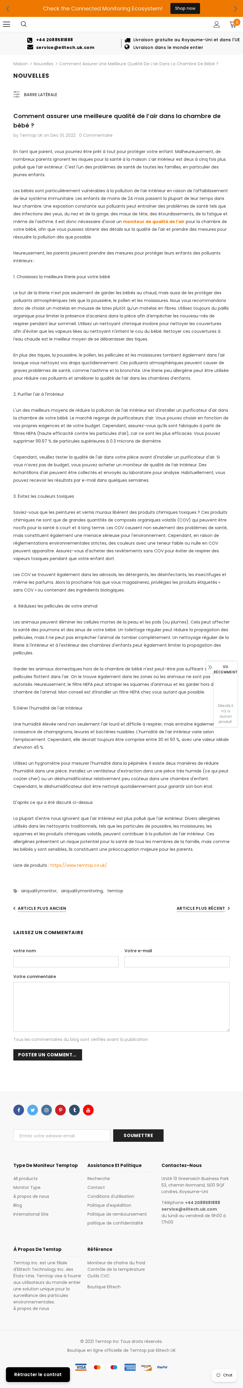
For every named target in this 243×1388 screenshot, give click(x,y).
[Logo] (122, 24)
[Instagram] (46, 1110)
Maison (20, 64)
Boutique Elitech (104, 1287)
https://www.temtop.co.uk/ (78, 865)
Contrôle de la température (116, 1269)
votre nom (24, 951)
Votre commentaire (34, 977)
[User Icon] (217, 24)
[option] (61, 43)
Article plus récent (201, 908)
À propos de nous (31, 1308)
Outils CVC (98, 1276)
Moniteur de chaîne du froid (116, 1263)
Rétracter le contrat (38, 1374)
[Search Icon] (24, 24)
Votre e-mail (138, 951)
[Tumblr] (74, 1110)
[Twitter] (32, 1110)
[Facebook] (18, 1110)
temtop (115, 891)
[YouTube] (88, 1110)
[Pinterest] (60, 1110)
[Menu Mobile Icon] (6, 24)
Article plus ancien (42, 908)
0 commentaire (96, 135)
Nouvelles (43, 64)
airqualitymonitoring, (84, 891)
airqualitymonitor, (41, 891)
